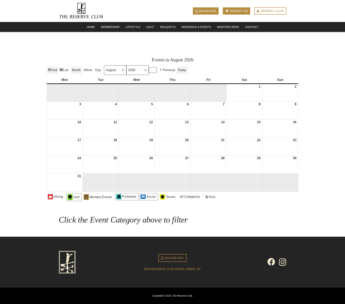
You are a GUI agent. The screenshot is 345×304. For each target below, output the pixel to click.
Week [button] (88, 70)
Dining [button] (58, 196)
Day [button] (98, 70)
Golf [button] (76, 197)
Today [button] (182, 70)
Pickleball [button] (129, 196)
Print (210, 198)
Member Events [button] (101, 197)
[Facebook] (271, 262)
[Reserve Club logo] (81, 11)
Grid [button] (52, 71)
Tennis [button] (170, 197)
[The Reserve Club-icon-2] (94, 262)
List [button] (63, 71)
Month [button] (76, 70)
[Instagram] (282, 262)
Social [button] (151, 196)
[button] (167, 70)
